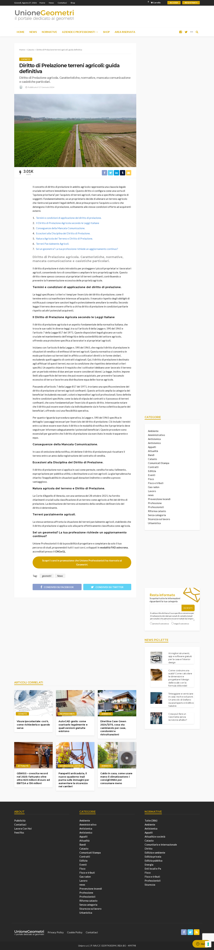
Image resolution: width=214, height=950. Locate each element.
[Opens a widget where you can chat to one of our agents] (201, 944)
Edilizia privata (153, 856)
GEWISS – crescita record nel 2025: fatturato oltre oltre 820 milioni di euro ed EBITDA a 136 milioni (33, 778)
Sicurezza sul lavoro (71, 766)
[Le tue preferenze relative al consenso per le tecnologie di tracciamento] (208, 944)
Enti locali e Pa (153, 868)
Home (42, 3)
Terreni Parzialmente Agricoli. (52, 243)
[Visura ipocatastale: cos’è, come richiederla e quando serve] (33, 703)
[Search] (197, 32)
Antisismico (154, 442)
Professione (155, 503)
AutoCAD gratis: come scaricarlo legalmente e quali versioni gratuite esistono (73, 726)
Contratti (153, 466)
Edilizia (152, 470)
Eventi (151, 475)
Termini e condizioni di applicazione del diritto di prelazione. (68, 217)
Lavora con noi (23, 828)
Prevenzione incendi (159, 499)
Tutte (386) (151, 820)
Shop (73, 3)
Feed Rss (19, 832)
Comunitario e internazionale (161, 844)
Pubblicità (19, 820)
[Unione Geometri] (44, 15)
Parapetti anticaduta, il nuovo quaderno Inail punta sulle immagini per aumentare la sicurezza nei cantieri (74, 780)
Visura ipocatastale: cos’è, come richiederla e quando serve (33, 724)
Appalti (152, 446)
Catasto (25, 59)
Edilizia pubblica (153, 860)
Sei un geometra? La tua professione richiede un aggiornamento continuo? (77, 248)
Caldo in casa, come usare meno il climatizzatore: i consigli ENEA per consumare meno (116, 778)
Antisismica (154, 438)
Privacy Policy (56, 932)
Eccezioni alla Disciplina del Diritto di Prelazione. (63, 233)
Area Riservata (125, 31)
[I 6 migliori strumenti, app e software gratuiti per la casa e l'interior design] (156, 657)
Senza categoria (157, 515)
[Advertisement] (75, 637)
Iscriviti (188, 608)
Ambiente (106, 714)
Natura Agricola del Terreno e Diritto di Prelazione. (64, 238)
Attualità (23, 766)
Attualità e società (155, 836)
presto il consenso (160, 623)
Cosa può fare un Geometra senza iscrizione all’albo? (177, 716)
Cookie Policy (74, 932)
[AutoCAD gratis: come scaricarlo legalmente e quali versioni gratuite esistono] (75, 703)
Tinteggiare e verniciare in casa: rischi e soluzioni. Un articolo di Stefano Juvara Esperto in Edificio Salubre (181, 699)
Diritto (148, 848)
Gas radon (153, 487)
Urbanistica (154, 523)
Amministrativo (156, 434)
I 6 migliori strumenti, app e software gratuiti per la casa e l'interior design (180, 658)
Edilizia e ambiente (155, 852)
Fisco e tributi (155, 483)
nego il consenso (181, 623)
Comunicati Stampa (158, 462)
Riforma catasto (157, 511)
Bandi (151, 454)
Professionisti (67, 714)
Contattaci (62, 3)
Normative (49, 31)
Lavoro (152, 491)
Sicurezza (150, 884)
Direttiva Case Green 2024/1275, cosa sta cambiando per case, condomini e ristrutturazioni (113, 728)
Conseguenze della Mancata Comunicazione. (60, 228)
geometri (46, 575)
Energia (149, 864)
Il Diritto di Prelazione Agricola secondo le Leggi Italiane (67, 222)
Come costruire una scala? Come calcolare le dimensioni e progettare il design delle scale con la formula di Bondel (180, 678)
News (51, 3)
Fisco (151, 479)
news (151, 495)
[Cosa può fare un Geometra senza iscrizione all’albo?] (156, 718)
